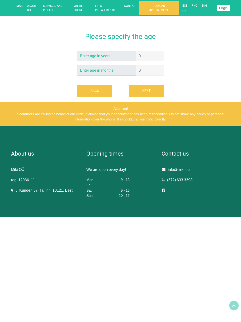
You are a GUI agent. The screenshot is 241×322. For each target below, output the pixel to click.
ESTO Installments (105, 8)
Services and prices (52, 8)
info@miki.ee (179, 170)
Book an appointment (158, 8)
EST (184, 5)
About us (31, 8)
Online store (79, 8)
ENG (204, 5)
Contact (130, 6)
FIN (184, 10)
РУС (194, 5)
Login (223, 8)
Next (146, 91)
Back (94, 91)
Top (234, 305)
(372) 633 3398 (180, 180)
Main (19, 6)
